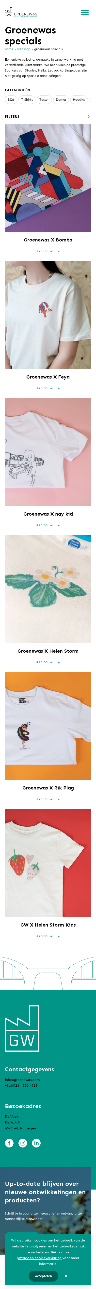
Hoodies (79, 99)
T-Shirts (27, 99)
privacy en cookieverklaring (39, 1258)
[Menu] (85, 12)
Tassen (44, 99)
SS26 (11, 99)
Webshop (23, 49)
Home (9, 49)
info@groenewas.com (22, 1080)
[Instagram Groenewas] (22, 1143)
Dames (61, 99)
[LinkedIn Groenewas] (36, 1143)
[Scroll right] (89, 100)
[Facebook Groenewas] (9, 1143)
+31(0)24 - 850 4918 (21, 1085)
